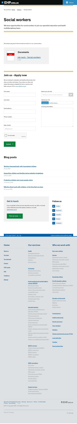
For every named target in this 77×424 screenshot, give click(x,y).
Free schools (55, 270)
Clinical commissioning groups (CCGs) (62, 333)
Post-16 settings (32, 378)
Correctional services (58, 287)
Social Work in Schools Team (36, 296)
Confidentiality (42, 401)
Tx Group (11, 412)
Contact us (7, 275)
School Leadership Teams (59, 300)
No (20, 235)
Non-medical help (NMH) (35, 393)
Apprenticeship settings (58, 289)
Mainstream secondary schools (36, 369)
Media (35, 401)
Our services (34, 244)
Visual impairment (33, 322)
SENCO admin (32, 356)
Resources (30, 401)
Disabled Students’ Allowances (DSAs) (62, 285)
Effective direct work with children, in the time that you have (23, 186)
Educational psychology (34, 270)
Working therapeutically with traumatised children (20, 166)
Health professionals (57, 317)
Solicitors (54, 329)
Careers (19, 9)
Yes (18, 235)
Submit (8, 144)
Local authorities (32, 380)
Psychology (31, 268)
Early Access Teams (33, 285)
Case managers (56, 325)
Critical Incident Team (34, 298)
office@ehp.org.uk (12, 209)
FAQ (5, 271)
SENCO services (32, 345)
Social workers (28, 9)
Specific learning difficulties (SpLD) (37, 313)
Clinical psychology (33, 272)
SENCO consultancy (33, 354)
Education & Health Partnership (12, 401)
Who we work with (61, 244)
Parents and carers (57, 321)
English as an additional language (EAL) (38, 339)
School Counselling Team (35, 287)
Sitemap (6, 279)
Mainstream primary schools (35, 367)
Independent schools (58, 268)
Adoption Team (32, 294)
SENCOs (54, 302)
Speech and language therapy (36, 255)
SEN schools (31, 371)
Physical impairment (33, 315)
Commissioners (56, 313)
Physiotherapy (32, 257)
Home (13, 9)
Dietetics (30, 259)
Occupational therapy (33, 253)
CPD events (7, 267)
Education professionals (58, 298)
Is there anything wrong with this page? (61, 235)
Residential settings (33, 376)
